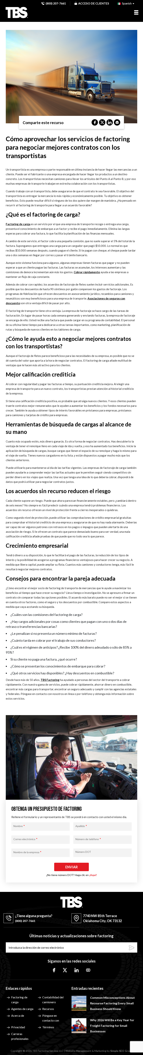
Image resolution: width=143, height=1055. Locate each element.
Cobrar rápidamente (87, 272)
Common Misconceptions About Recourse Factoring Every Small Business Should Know (112, 1003)
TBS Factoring (50, 679)
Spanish (126, 3)
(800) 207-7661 (56, 3)
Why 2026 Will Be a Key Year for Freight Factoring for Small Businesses (112, 1025)
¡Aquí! (93, 875)
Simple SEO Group (121, 1050)
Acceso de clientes (93, 3)
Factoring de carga (18, 224)
